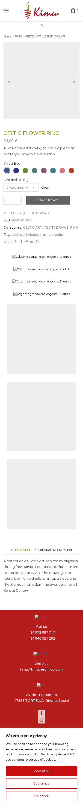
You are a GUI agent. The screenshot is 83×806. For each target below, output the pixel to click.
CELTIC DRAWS (54, 36)
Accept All (41, 771)
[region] (41, 767)
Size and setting (16, 180)
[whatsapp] (37, 242)
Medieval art (37, 234)
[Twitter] (16, 242)
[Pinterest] (26, 242)
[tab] (20, 550)
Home (8, 36)
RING (18, 36)
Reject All (41, 796)
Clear (45, 187)
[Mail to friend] (32, 242)
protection (57, 234)
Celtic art (20, 234)
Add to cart (50, 200)
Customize (41, 783)
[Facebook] (21, 242)
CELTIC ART (33, 36)
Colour (8, 163)
